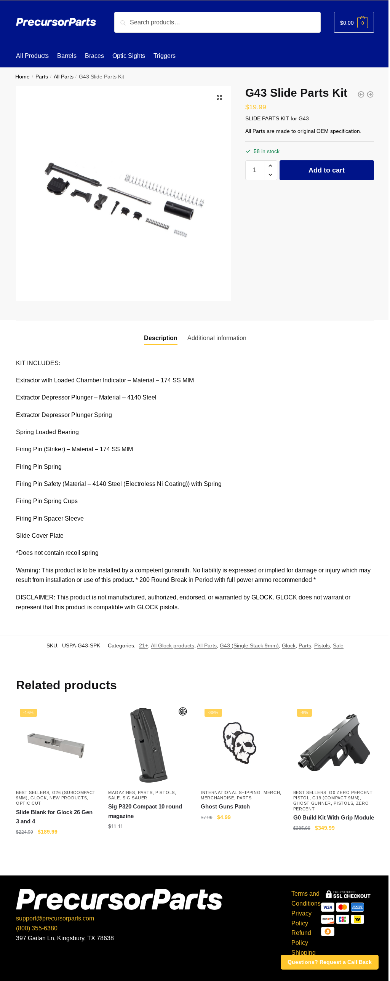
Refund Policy (301, 938)
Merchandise (217, 798)
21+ (143, 645)
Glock (289, 645)
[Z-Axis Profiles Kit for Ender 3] (361, 94)
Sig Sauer (135, 798)
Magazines (121, 792)
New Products (68, 798)
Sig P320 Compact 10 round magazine (145, 811)
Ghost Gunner (312, 803)
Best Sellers (32, 792)
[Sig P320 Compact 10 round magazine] (148, 745)
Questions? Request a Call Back (330, 962)
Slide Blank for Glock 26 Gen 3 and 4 (54, 816)
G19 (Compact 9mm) (336, 798)
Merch (272, 792)
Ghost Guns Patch (225, 806)
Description (160, 338)
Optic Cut (28, 803)
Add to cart (326, 170)
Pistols (322, 645)
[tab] (161, 338)
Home (22, 77)
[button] (270, 166)
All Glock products (172, 645)
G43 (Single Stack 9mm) (249, 645)
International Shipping (231, 792)
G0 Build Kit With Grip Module (333, 817)
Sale (338, 645)
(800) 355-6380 (37, 928)
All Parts (64, 77)
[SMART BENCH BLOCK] (370, 94)
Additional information (216, 338)
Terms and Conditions (306, 898)
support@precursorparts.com (55, 918)
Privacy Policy (301, 918)
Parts (41, 77)
